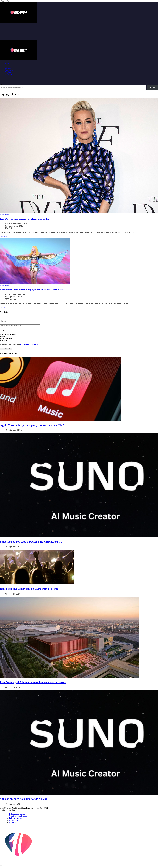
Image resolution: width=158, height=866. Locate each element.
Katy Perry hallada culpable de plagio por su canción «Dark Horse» (32, 290)
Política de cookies (16, 818)
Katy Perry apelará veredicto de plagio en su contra (24, 219)
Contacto (12, 822)
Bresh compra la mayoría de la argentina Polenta (29, 588)
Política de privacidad (17, 814)
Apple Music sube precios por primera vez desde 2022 (32, 425)
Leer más (3, 237)
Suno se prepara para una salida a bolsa (23, 798)
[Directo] (14, 336)
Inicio (7, 64)
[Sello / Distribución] (14, 338)
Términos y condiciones (18, 816)
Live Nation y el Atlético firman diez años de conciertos (33, 682)
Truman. (18, 810)
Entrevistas (9, 70)
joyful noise (4, 214)
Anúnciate (8, 74)
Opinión (8, 72)
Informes (8, 68)
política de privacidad (29, 344)
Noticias (8, 66)
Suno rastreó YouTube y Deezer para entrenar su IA (31, 541)
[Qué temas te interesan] (14, 334)
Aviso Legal (13, 820)
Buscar (2, 84)
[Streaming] (14, 340)
